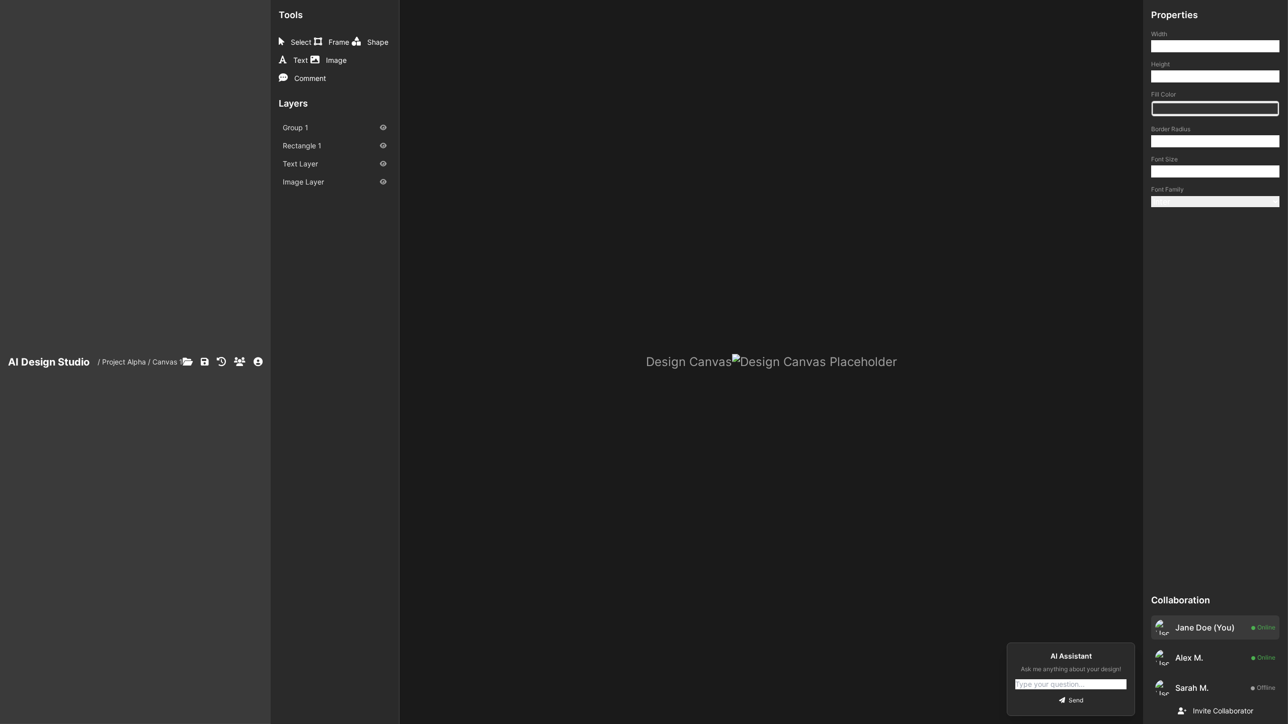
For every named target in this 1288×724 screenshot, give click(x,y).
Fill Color (1163, 94)
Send (1075, 700)
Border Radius (1170, 129)
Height (1160, 64)
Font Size (1164, 159)
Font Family (1167, 189)
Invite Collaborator (1222, 710)
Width (1159, 34)
